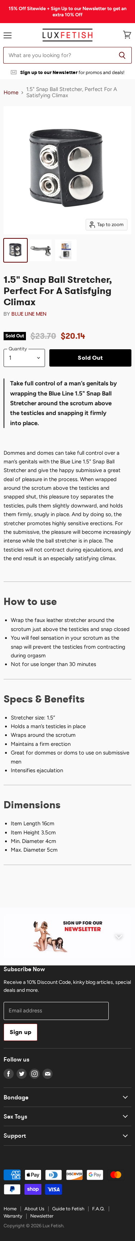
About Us (34, 1208)
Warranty (13, 1216)
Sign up (20, 1032)
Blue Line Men (29, 313)
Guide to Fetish (68, 1208)
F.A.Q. (98, 1208)
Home (11, 93)
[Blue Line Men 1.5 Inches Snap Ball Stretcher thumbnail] (15, 250)
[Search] (122, 55)
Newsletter (41, 1216)
